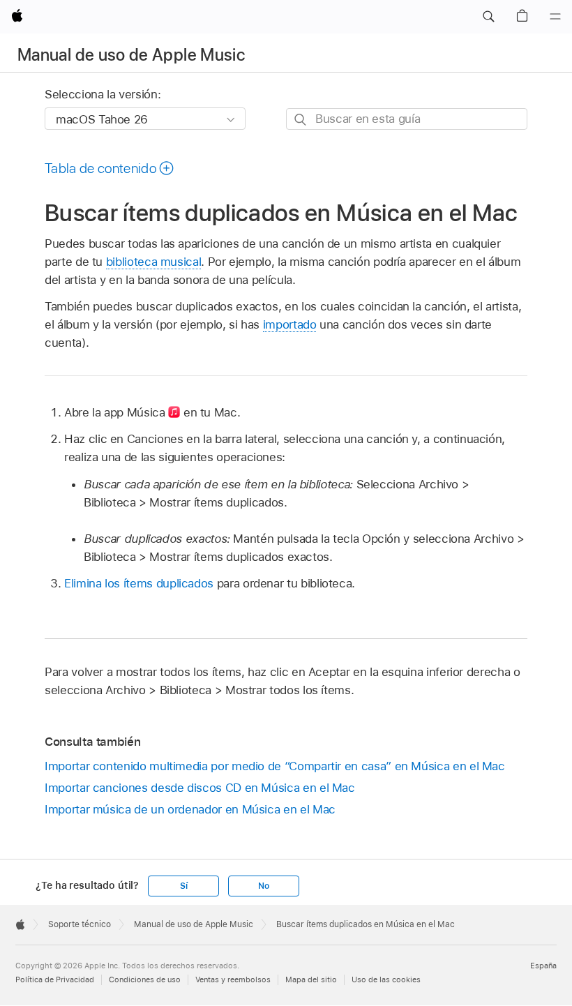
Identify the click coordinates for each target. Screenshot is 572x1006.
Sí (184, 886)
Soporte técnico (79, 924)
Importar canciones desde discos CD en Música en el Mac (200, 788)
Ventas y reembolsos (233, 979)
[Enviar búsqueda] (301, 119)
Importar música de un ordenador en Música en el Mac (190, 809)
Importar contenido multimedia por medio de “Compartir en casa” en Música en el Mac (275, 766)
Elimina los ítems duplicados (138, 583)
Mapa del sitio (311, 979)
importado (290, 324)
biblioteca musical (154, 262)
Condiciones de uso (145, 979)
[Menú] (555, 16)
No (263, 886)
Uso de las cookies (386, 979)
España (543, 965)
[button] (488, 16)
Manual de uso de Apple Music (131, 55)
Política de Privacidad (54, 979)
